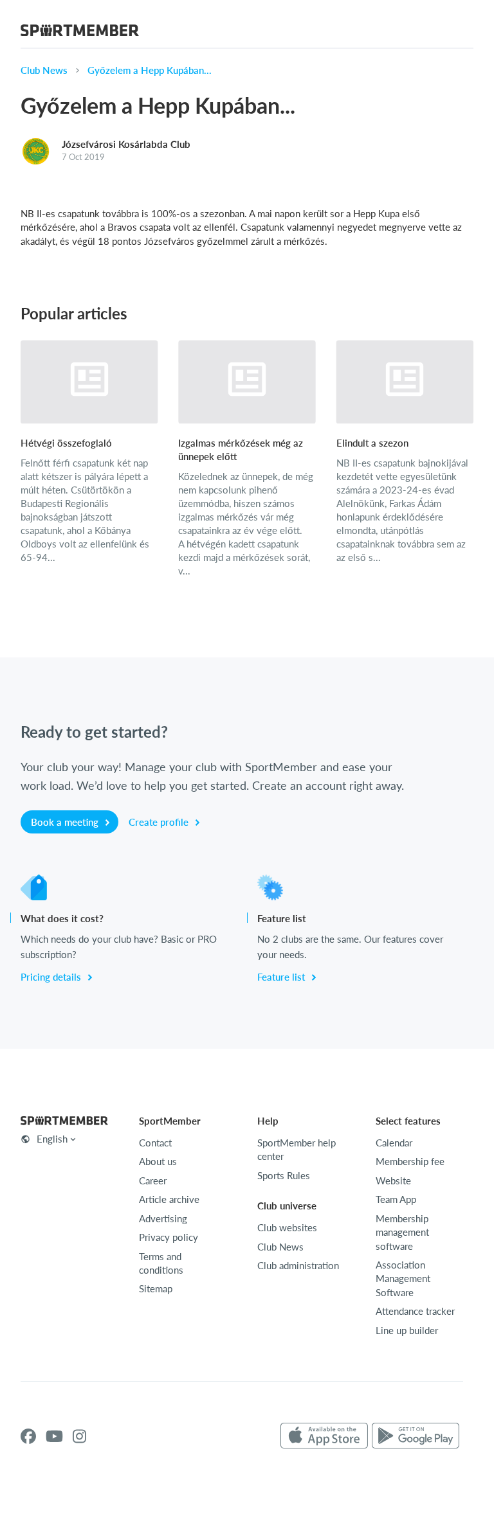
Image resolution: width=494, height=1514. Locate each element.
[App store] (324, 1436)
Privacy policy (168, 1237)
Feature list (282, 977)
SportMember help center (296, 1149)
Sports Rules (283, 1175)
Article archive (169, 1199)
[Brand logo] (80, 32)
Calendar (394, 1142)
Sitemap (155, 1288)
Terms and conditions (161, 1263)
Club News (44, 70)
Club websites (287, 1227)
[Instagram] (79, 1436)
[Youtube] (54, 1436)
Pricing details (52, 977)
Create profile (160, 822)
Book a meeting (66, 822)
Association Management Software (403, 1278)
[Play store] (415, 1436)
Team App (396, 1199)
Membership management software (402, 1232)
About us (158, 1161)
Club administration (298, 1265)
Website (393, 1180)
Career (153, 1180)
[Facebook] (28, 1436)
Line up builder (407, 1330)
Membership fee (410, 1161)
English (52, 1138)
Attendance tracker (415, 1311)
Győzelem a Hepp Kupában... (149, 70)
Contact (155, 1142)
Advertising (163, 1218)
